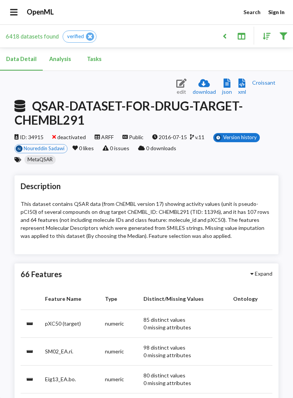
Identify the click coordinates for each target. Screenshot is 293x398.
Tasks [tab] (94, 59)
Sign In (276, 12)
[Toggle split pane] (241, 36)
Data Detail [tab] (21, 59)
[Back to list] (224, 36)
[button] (80, 36)
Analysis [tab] (60, 59)
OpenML (40, 12)
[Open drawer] (14, 12)
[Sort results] (264, 36)
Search (252, 12)
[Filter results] (283, 36)
